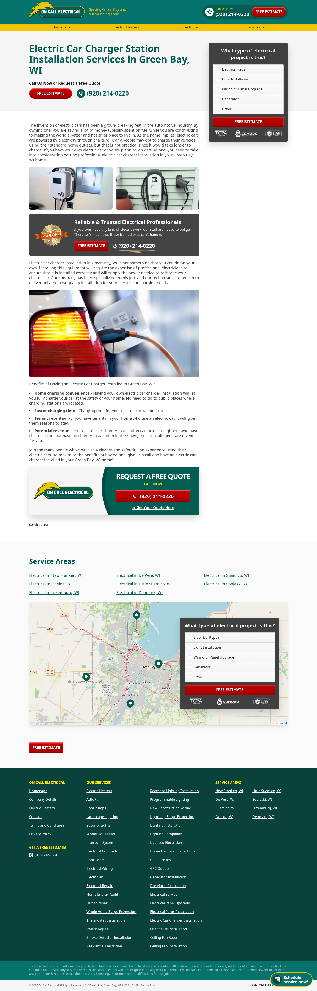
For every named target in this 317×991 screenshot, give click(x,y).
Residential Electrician (104, 946)
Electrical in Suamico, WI (226, 575)
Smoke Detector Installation (109, 937)
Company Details (43, 799)
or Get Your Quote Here (153, 508)
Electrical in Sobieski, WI (226, 583)
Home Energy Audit (102, 894)
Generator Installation (168, 877)
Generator (230, 99)
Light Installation (235, 79)
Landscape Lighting (102, 816)
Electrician (190, 27)
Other (227, 109)
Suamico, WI (225, 808)
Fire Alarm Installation (168, 885)
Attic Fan (93, 799)
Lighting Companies (166, 834)
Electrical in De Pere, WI (138, 575)
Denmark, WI (263, 816)
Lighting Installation (166, 825)
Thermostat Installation (105, 920)
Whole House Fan (100, 834)
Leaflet (282, 723)
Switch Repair (97, 928)
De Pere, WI (224, 799)
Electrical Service (163, 894)
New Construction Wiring (170, 808)
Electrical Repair (235, 69)
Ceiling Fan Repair (164, 937)
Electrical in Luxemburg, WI (54, 592)
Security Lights (98, 825)
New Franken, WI (229, 790)
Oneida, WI (224, 816)
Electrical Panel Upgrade (170, 903)
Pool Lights (95, 859)
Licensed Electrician (166, 842)
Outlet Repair (97, 903)
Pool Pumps (96, 808)
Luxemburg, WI (264, 808)
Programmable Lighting (169, 799)
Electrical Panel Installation (172, 911)
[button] (130, 703)
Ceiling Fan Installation (168, 946)
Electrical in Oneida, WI (50, 583)
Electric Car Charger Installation (176, 920)
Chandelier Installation (168, 928)
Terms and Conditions (47, 825)
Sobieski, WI (262, 799)
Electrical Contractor (103, 851)
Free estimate (269, 11)
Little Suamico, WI (266, 790)
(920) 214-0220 (136, 245)
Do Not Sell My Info (143, 985)
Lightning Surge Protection (172, 816)
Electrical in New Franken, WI (55, 575)
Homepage (61, 27)
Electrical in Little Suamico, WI (144, 583)
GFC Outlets (159, 868)
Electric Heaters (126, 27)
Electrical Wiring (99, 868)
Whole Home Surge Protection (111, 911)
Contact (35, 816)
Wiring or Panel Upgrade (242, 89)
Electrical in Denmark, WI (139, 592)
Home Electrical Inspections (172, 851)
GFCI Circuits (160, 859)
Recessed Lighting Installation (174, 790)
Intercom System (100, 842)
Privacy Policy (40, 834)
